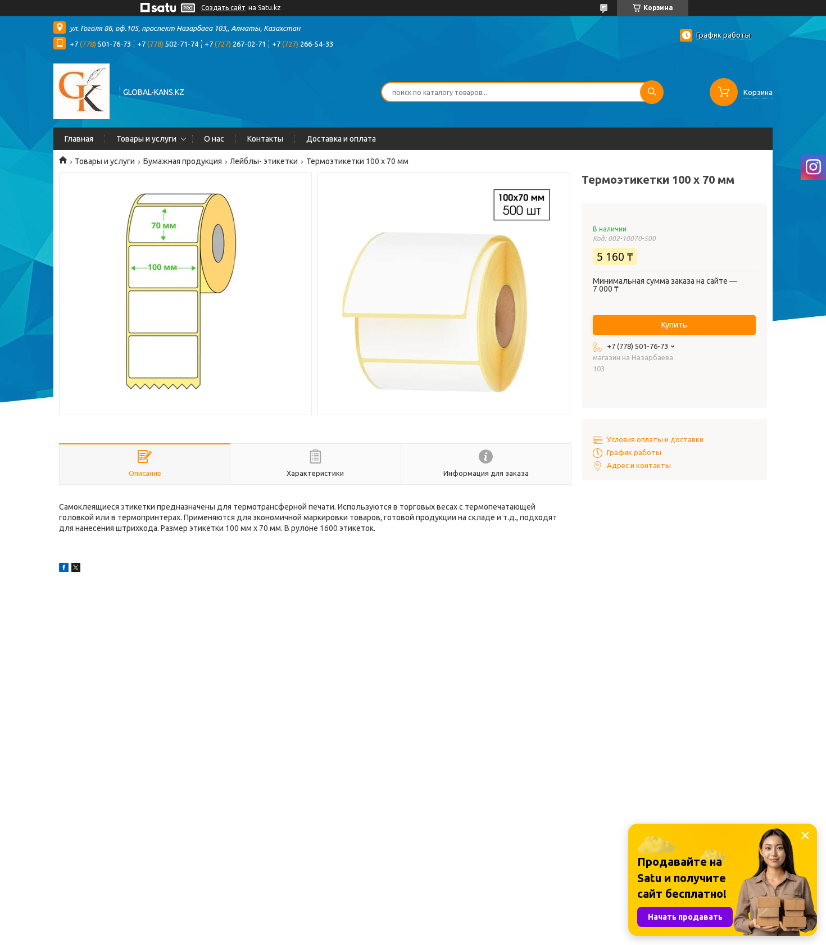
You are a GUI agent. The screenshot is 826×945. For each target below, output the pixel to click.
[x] (75, 569)
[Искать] (652, 92)
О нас (214, 139)
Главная (79, 139)
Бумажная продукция (182, 161)
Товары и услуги (146, 139)
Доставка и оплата (341, 139)
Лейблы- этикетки (264, 161)
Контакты (265, 139)
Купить (674, 324)
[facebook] (64, 569)
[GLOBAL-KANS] (81, 91)
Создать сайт (223, 7)
